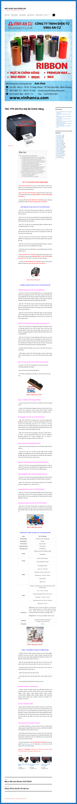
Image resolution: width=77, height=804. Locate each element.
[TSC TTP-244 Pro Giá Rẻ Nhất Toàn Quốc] (46, 760)
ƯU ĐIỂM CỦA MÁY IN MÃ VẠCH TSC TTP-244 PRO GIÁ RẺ (33, 158)
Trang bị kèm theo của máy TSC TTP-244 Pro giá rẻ (32, 169)
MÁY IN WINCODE (59, 150)
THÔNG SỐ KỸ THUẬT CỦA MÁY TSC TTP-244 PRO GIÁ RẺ (33, 171)
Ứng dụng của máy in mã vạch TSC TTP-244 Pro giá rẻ (34, 170)
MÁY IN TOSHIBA (59, 148)
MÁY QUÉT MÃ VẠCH (60, 154)
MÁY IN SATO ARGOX (60, 147)
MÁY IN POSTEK (30, 15)
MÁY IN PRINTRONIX (60, 145)
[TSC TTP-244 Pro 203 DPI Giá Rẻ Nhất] (35, 760)
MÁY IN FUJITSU (59, 141)
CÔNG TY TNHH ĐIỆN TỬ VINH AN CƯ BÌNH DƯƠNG (32, 172)
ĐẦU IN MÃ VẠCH (59, 157)
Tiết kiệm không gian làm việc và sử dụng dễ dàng (32, 159)
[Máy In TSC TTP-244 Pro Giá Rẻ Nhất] (23, 760)
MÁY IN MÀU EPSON (60, 143)
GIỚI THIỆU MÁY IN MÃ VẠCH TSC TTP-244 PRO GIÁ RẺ (33, 157)
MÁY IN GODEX (14, 15)
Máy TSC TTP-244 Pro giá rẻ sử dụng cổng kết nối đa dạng (34, 166)
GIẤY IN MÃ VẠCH (59, 136)
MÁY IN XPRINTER (59, 151)
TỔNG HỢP (58, 156)
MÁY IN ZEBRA (22, 15)
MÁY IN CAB (58, 138)
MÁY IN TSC (7, 15)
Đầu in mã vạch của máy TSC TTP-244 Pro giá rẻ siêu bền (33, 162)
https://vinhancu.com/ (27, 744)
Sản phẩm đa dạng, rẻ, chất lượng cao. (30, 174)
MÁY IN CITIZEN (39, 15)
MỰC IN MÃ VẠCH (59, 155)
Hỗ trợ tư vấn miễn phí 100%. (28, 175)
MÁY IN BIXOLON (59, 137)
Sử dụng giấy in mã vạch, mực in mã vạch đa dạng (32, 164)
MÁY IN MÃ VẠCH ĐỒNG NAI (15, 8)
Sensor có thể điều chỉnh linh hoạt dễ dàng (31, 163)
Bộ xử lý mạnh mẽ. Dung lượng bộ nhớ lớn (30, 165)
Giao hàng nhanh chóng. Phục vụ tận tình (30, 176)
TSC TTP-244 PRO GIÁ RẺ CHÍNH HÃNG (28, 155)
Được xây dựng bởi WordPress (21, 798)
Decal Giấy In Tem (59, 135)
